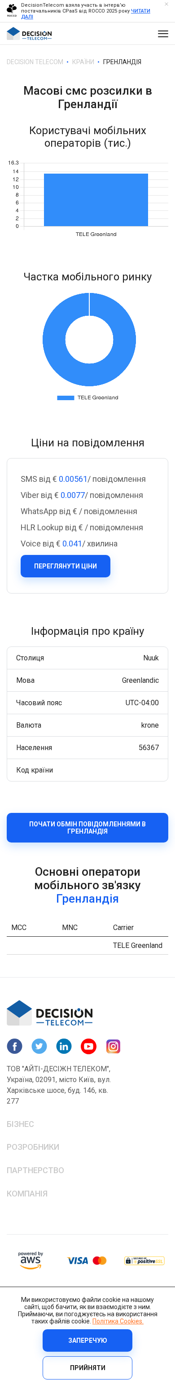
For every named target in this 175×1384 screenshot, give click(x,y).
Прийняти (87, 1367)
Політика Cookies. (118, 1321)
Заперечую (87, 1340)
